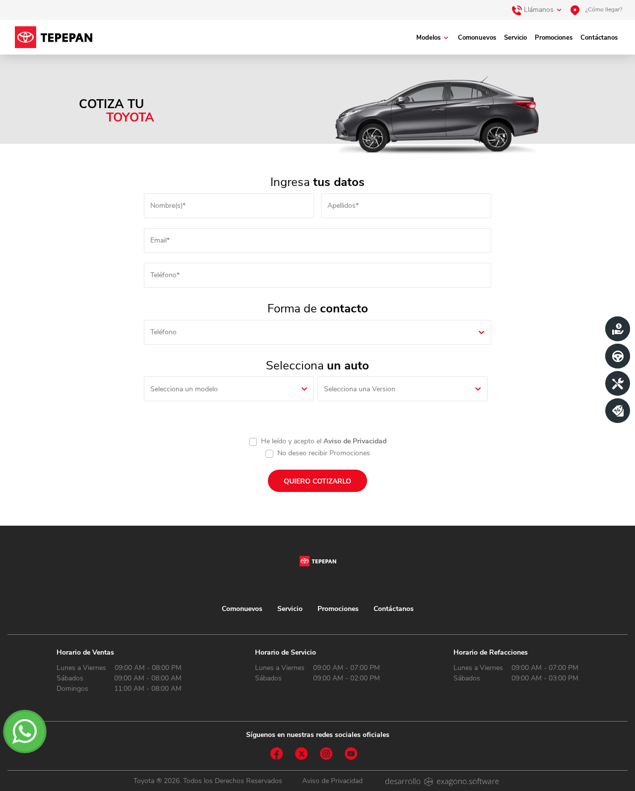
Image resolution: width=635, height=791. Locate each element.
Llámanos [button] (538, 9)
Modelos (428, 37)
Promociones (553, 37)
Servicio (515, 37)
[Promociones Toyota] (617, 410)
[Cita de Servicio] (617, 383)
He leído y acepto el (323, 441)
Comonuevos (477, 37)
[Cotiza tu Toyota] (617, 328)
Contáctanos (599, 37)
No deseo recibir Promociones (323, 453)
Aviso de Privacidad (354, 441)
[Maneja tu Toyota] (617, 356)
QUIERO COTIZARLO (317, 481)
